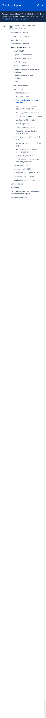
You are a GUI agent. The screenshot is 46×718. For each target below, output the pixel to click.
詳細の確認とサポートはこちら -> (18, 19)
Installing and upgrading (20, 36)
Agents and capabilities (22, 55)
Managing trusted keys (25, 123)
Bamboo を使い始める (19, 32)
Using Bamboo (17, 40)
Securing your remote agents (27, 112)
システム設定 (18, 51)
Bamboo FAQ (16, 187)
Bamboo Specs (17, 184)
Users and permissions (22, 66)
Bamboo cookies (22, 96)
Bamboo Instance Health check (25, 173)
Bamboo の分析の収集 (22, 169)
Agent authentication (24, 93)
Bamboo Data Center (19, 197)
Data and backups (20, 85)
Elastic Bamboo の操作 (22, 58)
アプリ (16, 82)
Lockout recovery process (23, 176)
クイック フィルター (21, 62)
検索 (38, 5)
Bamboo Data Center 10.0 (25, 26)
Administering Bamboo (20, 47)
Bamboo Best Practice (20, 44)
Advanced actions (20, 165)
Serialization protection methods (29, 116)
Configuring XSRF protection (27, 120)
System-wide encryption (25, 127)
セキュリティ (18, 89)
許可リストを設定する (24, 155)
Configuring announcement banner (27, 180)
